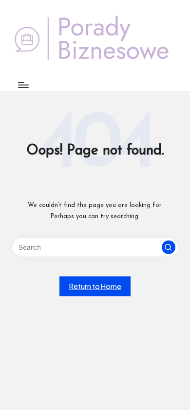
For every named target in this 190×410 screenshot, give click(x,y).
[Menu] (23, 84)
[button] (168, 247)
